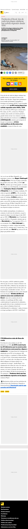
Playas (2, 391)
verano (7, 391)
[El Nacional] (2, 12)
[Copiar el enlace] (16, 73)
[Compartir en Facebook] (10, 73)
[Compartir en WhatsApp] (4, 73)
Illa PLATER (22, 9)
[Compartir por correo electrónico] (13, 73)
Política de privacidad (7, 520)
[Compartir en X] (2, 73)
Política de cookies (6, 522)
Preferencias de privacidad (8, 524)
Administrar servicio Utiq (8, 527)
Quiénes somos (5, 507)
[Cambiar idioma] (22, 12)
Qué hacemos (5, 509)
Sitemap (3, 516)
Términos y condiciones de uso (10, 518)
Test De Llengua (15, 9)
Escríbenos (4, 513)
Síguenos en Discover (6, 9)
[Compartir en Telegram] (7, 73)
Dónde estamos (5, 511)
